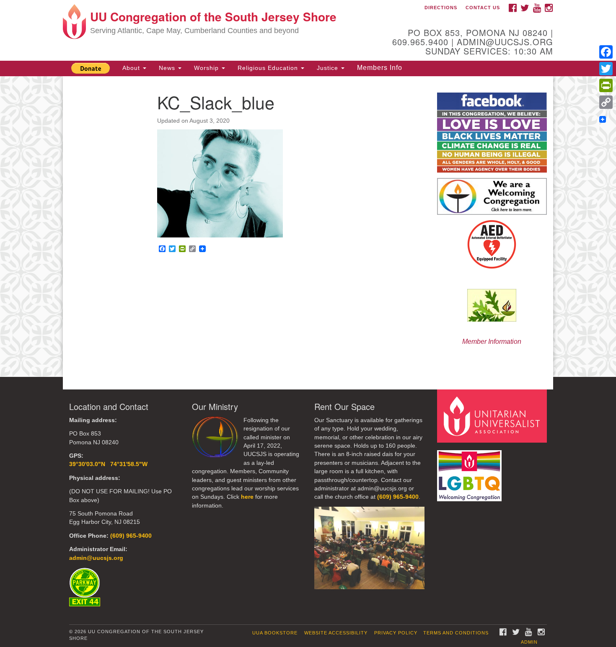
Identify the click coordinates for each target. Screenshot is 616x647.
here (247, 497)
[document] (308, 226)
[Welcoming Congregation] (470, 472)
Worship (207, 67)
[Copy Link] (606, 102)
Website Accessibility (336, 632)
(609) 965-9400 (131, 536)
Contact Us (483, 7)
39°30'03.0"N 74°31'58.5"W (108, 464)
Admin (529, 641)
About (132, 67)
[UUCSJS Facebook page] (492, 132)
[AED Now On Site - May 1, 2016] (492, 244)
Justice (328, 67)
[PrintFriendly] (606, 85)
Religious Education (269, 67)
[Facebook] (606, 52)
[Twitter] (606, 68)
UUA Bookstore (275, 632)
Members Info (379, 67)
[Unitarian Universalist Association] (493, 415)
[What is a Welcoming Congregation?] (492, 196)
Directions (440, 7)
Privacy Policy (395, 632)
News (168, 67)
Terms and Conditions (456, 632)
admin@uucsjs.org (96, 558)
